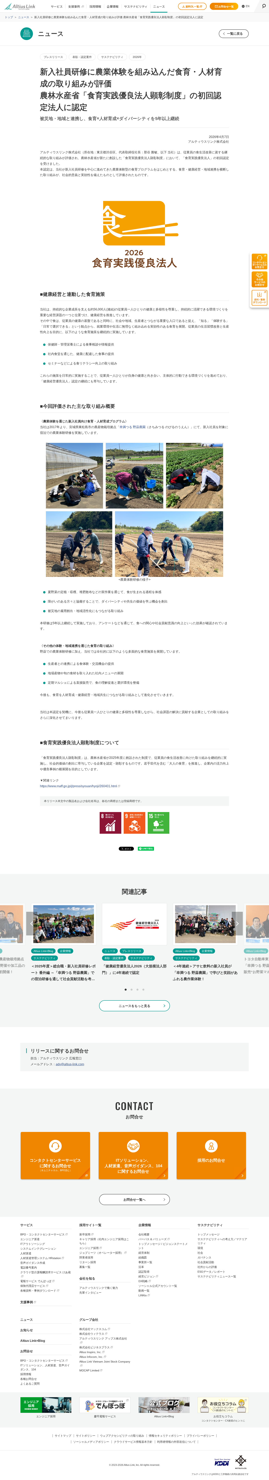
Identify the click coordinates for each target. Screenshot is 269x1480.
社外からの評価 (207, 1267)
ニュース (159, 6)
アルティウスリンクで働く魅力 (98, 1287)
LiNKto (142, 1295)
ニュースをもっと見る (134, 1006)
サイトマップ (63, 1435)
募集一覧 (84, 1267)
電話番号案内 (28, 1267)
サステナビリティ (135, 6)
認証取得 (143, 1271)
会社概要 (143, 1234)
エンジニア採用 (89, 1248)
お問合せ (26, 1351)
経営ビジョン (146, 1276)
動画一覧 (143, 1290)
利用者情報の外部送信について (176, 1441)
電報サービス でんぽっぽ (35, 1281)
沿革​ (141, 1267)
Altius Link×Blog (32, 1340)
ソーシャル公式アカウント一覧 (157, 1285)
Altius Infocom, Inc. (91, 1356)
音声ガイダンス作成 (32, 1262)
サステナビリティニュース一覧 (217, 1276)
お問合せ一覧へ (134, 1199)
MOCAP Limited (89, 1370)
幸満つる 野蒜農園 (133, 427)
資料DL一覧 (192, 6)
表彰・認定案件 (82, 57)
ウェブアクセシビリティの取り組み (122, 1435)
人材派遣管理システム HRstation (40, 1258)
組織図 (142, 1257)
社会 (200, 1252)
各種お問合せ (28, 1378)
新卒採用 (84, 1234)
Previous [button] (31, 923)
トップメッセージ (209, 1234)
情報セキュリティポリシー (165, 1435)
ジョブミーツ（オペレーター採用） (101, 1252)
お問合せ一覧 (226, 6)
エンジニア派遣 (30, 1239)
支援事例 (74, 6)
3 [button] (137, 990)
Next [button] (237, 923)
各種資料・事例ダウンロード (38, 1290)
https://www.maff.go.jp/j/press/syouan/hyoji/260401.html (78, 786)
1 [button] (126, 990)
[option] (134, 946)
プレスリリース (53, 57)
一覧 (235, 33)
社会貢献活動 (206, 1262)
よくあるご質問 (30, 1383)
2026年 (137, 57)
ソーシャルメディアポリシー (91, 1441)
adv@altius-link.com (70, 1064)
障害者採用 (86, 1257)
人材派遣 (25, 1253)
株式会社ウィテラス (91, 1333)
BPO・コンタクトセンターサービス (42, 1234)
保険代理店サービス (32, 1285)
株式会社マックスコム (93, 1329)
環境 (200, 1248)
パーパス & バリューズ (152, 1239)
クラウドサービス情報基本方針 (133, 1441)
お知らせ (26, 1330)
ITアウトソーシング (32, 1243)
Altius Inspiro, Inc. (90, 1352)
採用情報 (95, 6)
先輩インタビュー (90, 1292)
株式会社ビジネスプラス (94, 1347)
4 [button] (143, 990)
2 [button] (132, 990)
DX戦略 (143, 1281)
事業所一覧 (145, 1262)
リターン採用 (87, 1262)
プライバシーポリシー (200, 1435)
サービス (57, 6)
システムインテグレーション (38, 1248)
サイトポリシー (85, 1435)
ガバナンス (204, 1257)
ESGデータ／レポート (211, 1271)
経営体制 (143, 1252)
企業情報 (113, 6)
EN (247, 6)
